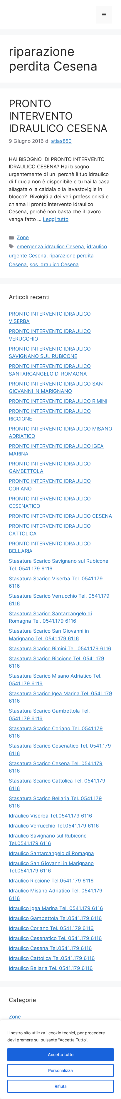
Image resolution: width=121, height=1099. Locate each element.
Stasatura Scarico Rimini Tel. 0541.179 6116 (60, 648)
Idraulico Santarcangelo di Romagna (51, 853)
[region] (60, 1059)
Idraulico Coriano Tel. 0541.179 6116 (51, 928)
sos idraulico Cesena (54, 264)
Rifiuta (61, 1086)
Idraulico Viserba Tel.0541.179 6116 (50, 816)
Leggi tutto (55, 219)
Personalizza (60, 1070)
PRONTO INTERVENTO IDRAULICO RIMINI (58, 401)
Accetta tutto (60, 1054)
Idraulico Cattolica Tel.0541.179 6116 (52, 958)
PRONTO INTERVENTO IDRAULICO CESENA (58, 115)
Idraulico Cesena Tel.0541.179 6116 (50, 948)
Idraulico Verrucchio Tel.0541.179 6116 (54, 826)
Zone (23, 237)
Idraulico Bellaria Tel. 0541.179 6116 (51, 968)
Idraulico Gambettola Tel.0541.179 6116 (55, 918)
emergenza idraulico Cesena (50, 246)
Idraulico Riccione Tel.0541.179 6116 (51, 881)
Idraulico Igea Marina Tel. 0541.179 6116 (56, 908)
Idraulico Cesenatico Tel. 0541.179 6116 (55, 938)
